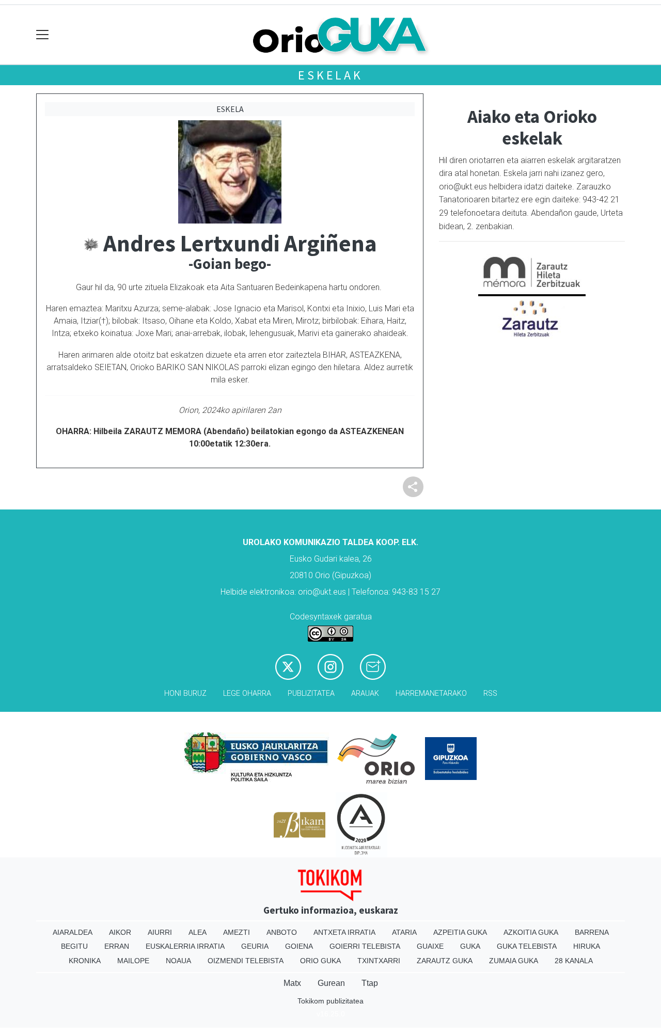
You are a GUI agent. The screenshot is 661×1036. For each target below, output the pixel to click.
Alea (197, 932)
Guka (470, 946)
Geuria (255, 946)
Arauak (365, 693)
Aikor (120, 932)
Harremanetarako (431, 693)
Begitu (74, 946)
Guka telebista (527, 946)
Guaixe (430, 946)
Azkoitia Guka (530, 932)
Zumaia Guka (513, 961)
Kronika (85, 961)
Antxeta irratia (344, 932)
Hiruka (586, 946)
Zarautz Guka (445, 961)
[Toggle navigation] (43, 35)
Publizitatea (311, 693)
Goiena (299, 946)
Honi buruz (185, 693)
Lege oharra (247, 693)
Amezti (236, 932)
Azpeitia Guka (460, 932)
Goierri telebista (364, 946)
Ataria (404, 932)
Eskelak (330, 75)
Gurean (331, 983)
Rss (490, 693)
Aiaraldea (72, 932)
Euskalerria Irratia (185, 946)
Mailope (133, 961)
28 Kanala (574, 961)
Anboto (281, 932)
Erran (116, 946)
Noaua (178, 961)
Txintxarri (378, 961)
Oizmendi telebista (246, 961)
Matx (292, 983)
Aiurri (160, 932)
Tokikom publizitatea (330, 1001)
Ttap (369, 983)
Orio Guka (320, 961)
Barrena (592, 932)
